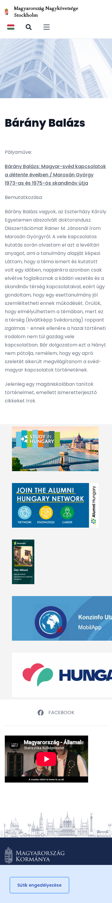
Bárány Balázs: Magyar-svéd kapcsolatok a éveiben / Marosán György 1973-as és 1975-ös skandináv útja (55, 174)
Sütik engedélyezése (39, 885)
